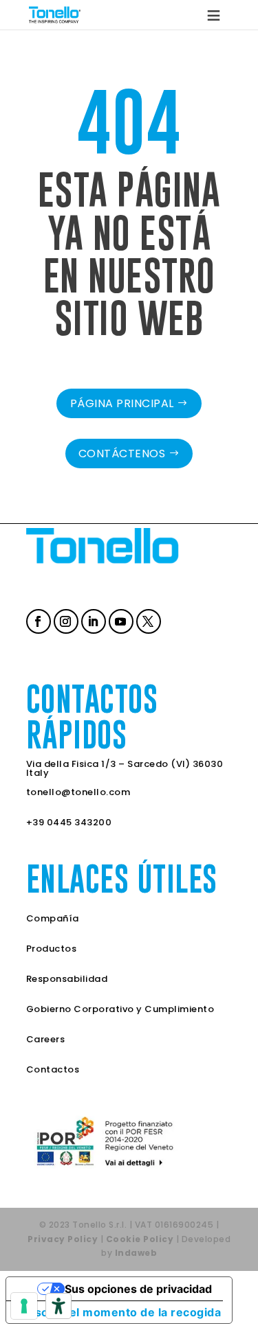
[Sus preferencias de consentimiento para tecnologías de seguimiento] (24, 1306)
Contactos (53, 1069)
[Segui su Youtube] (120, 620)
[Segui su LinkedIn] (92, 620)
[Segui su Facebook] (37, 620)
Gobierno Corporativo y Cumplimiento (120, 1009)
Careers (45, 1039)
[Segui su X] (147, 620)
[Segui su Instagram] (65, 620)
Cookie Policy (140, 1239)
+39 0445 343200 (69, 822)
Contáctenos (122, 453)
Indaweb (136, 1253)
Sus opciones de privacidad (138, 1289)
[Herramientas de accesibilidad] (58, 1306)
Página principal (122, 403)
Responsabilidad (67, 978)
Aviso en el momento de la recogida (119, 1312)
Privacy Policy (63, 1239)
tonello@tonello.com (78, 792)
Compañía (52, 918)
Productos (51, 948)
